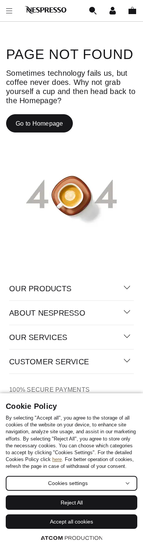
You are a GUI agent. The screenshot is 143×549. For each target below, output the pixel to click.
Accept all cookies (71, 522)
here (57, 459)
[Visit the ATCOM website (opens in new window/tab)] (72, 538)
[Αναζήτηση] (93, 10)
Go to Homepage (39, 123)
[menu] (9, 11)
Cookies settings (68, 483)
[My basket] (132, 10)
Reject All (72, 503)
